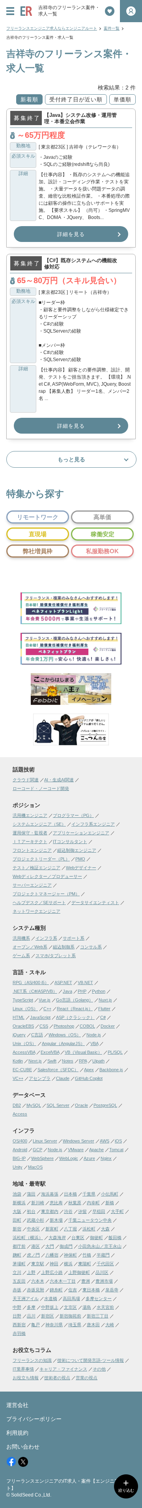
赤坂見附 (35, 1289)
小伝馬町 (109, 1194)
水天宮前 (105, 1307)
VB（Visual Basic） (83, 1052)
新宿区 (47, 1316)
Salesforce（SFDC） (57, 1069)
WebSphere (42, 1158)
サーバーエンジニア (32, 885)
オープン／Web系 (30, 946)
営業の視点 (86, 1377)
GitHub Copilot (89, 1078)
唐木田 (93, 1324)
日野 (17, 1316)
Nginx (106, 1158)
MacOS (35, 1167)
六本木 (37, 1281)
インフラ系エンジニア (93, 824)
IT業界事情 (23, 1369)
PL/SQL (115, 1052)
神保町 (70, 1255)
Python (98, 991)
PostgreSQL (105, 1105)
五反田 (19, 1281)
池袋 (17, 1194)
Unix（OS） (24, 1043)
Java (67, 991)
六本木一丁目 (63, 1281)
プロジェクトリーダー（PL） (41, 859)
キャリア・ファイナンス (63, 1369)
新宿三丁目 (97, 1316)
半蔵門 (103, 1255)
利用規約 (17, 1433)
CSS (43, 1026)
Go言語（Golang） (74, 1000)
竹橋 (86, 1255)
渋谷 (68, 1211)
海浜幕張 (49, 1194)
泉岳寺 (111, 1289)
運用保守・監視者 (30, 832)
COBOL (87, 1026)
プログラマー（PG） (73, 815)
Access (20, 1114)
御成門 (66, 1246)
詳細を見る (71, 234)
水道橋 (50, 1298)
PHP (82, 991)
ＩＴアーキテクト (30, 841)
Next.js (35, 1061)
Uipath (98, 1061)
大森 (105, 1228)
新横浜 (19, 1202)
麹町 (17, 1255)
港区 (35, 1246)
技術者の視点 (57, 1377)
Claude (62, 1078)
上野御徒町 (79, 1272)
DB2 (17, 1105)
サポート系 (73, 938)
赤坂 (17, 1289)
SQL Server (58, 1105)
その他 (99, 1369)
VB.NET (85, 982)
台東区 (77, 1237)
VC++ (18, 1078)
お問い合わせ (22, 1446)
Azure (89, 1158)
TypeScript (23, 1000)
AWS (104, 1141)
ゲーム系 (21, 955)
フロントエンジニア (32, 850)
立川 (17, 1272)
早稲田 (98, 1211)
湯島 (86, 1307)
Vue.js (44, 1000)
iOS (118, 1141)
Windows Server (78, 1141)
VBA (94, 1043)
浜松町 (88, 1228)
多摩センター (99, 1298)
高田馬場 (71, 1298)
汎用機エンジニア (30, 815)
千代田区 (105, 1263)
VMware (76, 1149)
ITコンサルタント (70, 841)
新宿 (17, 1228)
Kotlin (18, 1061)
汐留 (82, 1211)
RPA (83, 1061)
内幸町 (93, 1202)
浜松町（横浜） (28, 1237)
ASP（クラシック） (75, 1017)
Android (20, 1149)
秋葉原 (74, 1202)
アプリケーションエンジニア (81, 832)
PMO (80, 859)
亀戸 (35, 1324)
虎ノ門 (33, 1255)
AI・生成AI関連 (59, 779)
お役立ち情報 (26, 1377)
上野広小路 (52, 1272)
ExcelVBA (50, 1052)
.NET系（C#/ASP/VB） (35, 991)
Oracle (81, 1105)
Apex (89, 1069)
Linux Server (45, 1141)
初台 (31, 1211)
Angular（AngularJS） (63, 1043)
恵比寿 (56, 1202)
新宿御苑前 (70, 1316)
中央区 (33, 1228)
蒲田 (31, 1194)
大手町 (117, 1211)
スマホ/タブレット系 (56, 955)
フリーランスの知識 (32, 1360)
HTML (18, 1017)
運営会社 (17, 1405)
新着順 (29, 99)
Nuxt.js (105, 1000)
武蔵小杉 (35, 1220)
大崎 (109, 1324)
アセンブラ (39, 1078)
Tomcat (116, 1149)
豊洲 (85, 1281)
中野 (17, 1307)
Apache (96, 1149)
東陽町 (84, 1263)
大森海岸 (57, 1237)
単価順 (122, 99)
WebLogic (68, 1158)
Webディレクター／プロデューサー (47, 876)
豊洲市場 (104, 1281)
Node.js (93, 1034)
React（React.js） (75, 1008)
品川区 (101, 1272)
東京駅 (37, 1263)
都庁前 (19, 1246)
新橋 (109, 1202)
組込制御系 (64, 946)
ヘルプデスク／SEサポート (39, 902)
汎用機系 (21, 938)
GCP (37, 1149)
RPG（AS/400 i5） (31, 982)
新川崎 (37, 1202)
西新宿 (19, 1324)
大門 (49, 1246)
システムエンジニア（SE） (39, 824)
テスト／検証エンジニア (36, 867)
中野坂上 (49, 1307)
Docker (108, 1026)
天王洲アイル (26, 1298)
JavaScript (40, 1017)
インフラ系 (46, 938)
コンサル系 (91, 946)
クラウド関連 (26, 779)
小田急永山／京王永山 (99, 1246)
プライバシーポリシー (34, 1419)
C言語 (37, 1034)
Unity (17, 1167)
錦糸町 (56, 1289)
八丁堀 (70, 1228)
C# (103, 1017)
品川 (31, 1316)
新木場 (56, 1220)
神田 (54, 1263)
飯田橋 (114, 1237)
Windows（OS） (65, 1034)
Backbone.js (111, 1069)
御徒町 (96, 1237)
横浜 (68, 1263)
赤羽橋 (19, 1333)
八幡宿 (51, 1255)
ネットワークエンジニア (36, 911)
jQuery (19, 1034)
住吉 (72, 1289)
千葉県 (88, 1194)
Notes (67, 1061)
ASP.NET (63, 982)
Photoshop (64, 1026)
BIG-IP (19, 1158)
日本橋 (70, 1194)
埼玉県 (74, 1324)
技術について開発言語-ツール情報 (90, 1360)
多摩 (31, 1307)
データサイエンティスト (95, 902)
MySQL (33, 1105)
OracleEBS (23, 1026)
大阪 (17, 1211)
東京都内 (49, 1211)
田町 (17, 1220)
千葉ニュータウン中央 (90, 1220)
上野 (31, 1272)
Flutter (104, 1008)
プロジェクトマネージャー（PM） (46, 893)
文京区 (70, 1307)
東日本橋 (91, 1289)
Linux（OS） (25, 1008)
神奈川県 (54, 1324)
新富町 (51, 1228)
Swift (51, 1061)
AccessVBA (24, 1052)
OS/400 (20, 1141)
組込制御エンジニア (76, 850)
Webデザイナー (81, 867)
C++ (47, 1008)
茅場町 (19, 1263)
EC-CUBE (22, 1069)
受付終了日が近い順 (76, 99)
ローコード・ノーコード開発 (41, 788)
